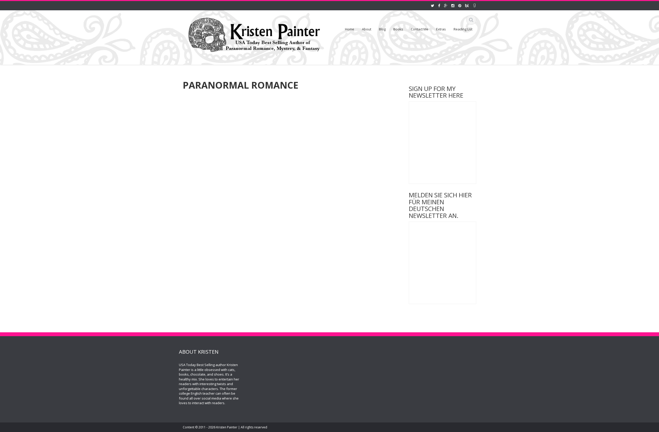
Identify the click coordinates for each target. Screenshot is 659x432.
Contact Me (419, 29)
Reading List (463, 29)
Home (349, 29)
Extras (441, 29)
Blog (382, 29)
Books (398, 29)
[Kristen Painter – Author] (254, 34)
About (366, 29)
